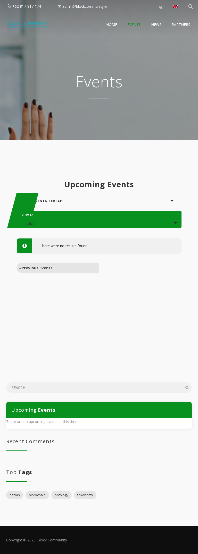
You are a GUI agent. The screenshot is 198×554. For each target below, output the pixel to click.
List (30, 223)
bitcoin (15, 495)
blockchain (37, 495)
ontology (61, 495)
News (156, 24)
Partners (181, 24)
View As (28, 215)
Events (134, 24)
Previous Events (36, 267)
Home (111, 24)
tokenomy (85, 495)
